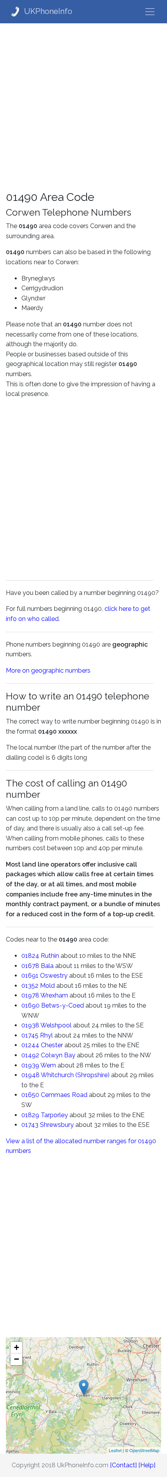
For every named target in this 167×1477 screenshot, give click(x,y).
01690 (30, 1005)
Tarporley (54, 1115)
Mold (47, 985)
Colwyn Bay (58, 1055)
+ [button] (16, 1347)
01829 (30, 1115)
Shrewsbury (57, 1124)
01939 (30, 1065)
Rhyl (46, 1035)
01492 (30, 1055)
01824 (30, 955)
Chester (52, 1045)
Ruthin (50, 955)
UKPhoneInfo (48, 11)
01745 (29, 1035)
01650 (30, 1095)
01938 (30, 1025)
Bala (47, 966)
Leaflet (115, 1450)
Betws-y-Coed (62, 1005)
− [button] (16, 1359)
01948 (30, 1075)
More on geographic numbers (48, 670)
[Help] (146, 1465)
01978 (30, 995)
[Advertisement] (83, 106)
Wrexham (54, 995)
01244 (30, 1045)
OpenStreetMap (144, 1450)
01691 (29, 975)
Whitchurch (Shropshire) (75, 1075)
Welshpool (55, 1025)
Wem (48, 1065)
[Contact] (123, 1465)
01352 (29, 985)
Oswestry (54, 975)
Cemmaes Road (64, 1095)
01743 (29, 1124)
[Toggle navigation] (150, 11)
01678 (30, 966)
